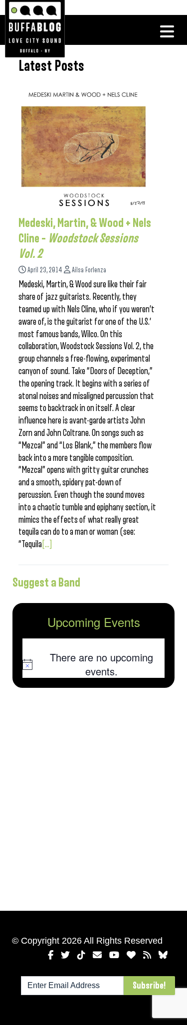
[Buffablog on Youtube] (114, 955)
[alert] (93, 664)
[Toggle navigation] (167, 31)
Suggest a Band (46, 582)
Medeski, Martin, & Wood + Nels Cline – (84, 238)
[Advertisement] (93, 797)
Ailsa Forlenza (89, 270)
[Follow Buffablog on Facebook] (50, 955)
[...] (47, 544)
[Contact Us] (97, 955)
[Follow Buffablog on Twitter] (65, 955)
